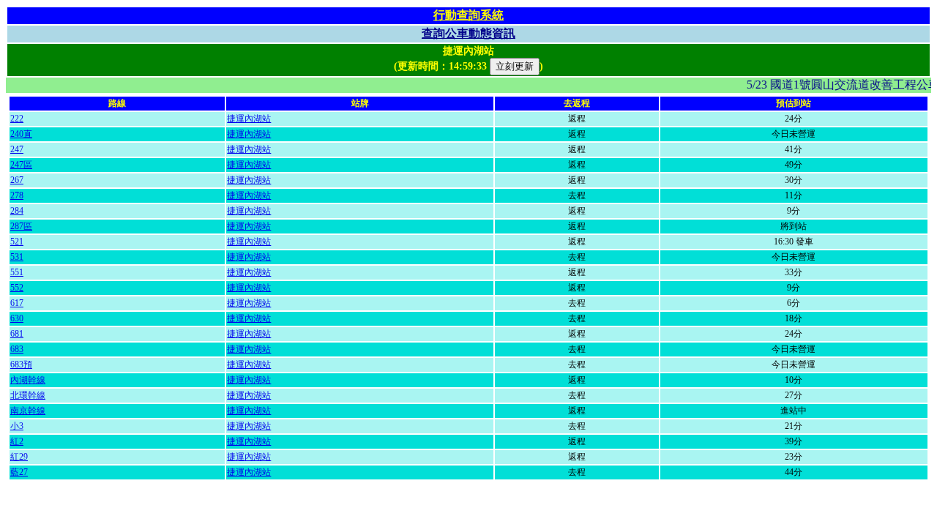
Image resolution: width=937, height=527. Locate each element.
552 (16, 288)
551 (16, 272)
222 (16, 118)
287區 (21, 226)
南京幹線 (27, 410)
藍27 (19, 472)
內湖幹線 (27, 380)
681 (16, 334)
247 (16, 149)
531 (16, 257)
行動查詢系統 (468, 15)
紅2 (16, 441)
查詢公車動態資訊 (468, 33)
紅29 (19, 457)
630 (16, 318)
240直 (21, 134)
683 (16, 349)
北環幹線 (27, 395)
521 (16, 241)
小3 (16, 426)
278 (16, 195)
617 (16, 303)
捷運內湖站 (249, 118)
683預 (21, 364)
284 (16, 211)
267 (16, 180)
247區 (21, 165)
